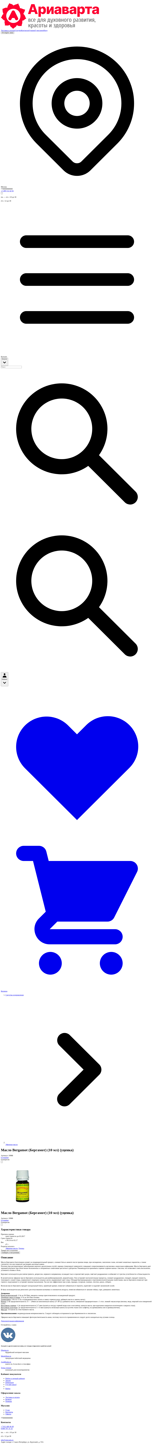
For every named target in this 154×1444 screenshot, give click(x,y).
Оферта (8, 1414)
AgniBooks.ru (6, 1362)
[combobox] (11, 367)
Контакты (25, 30)
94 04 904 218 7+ (7, 1426)
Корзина (4, 991)
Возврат (8, 1399)
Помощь (8, 1401)
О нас (7, 1410)
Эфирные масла (11, 1145)
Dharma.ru (5, 1350)
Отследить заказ (7, 33)
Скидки (18, 30)
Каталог (4, 359)
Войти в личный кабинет (15, 1378)
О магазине (39, 30)
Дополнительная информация (12, 1321)
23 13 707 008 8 (7, 1429)
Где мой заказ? (11, 1385)
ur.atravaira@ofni (7, 1440)
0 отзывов (5, 1158)
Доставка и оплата (8, 30)
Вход (45, 30)
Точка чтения (6, 1368)
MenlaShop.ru (6, 1356)
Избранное (9, 1382)
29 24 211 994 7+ (7, 191)
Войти (7, 1389)
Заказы (8, 1380)
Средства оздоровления (14, 995)
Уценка (21, 1248)
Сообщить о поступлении (10, 1252)
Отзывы (32, 30)
